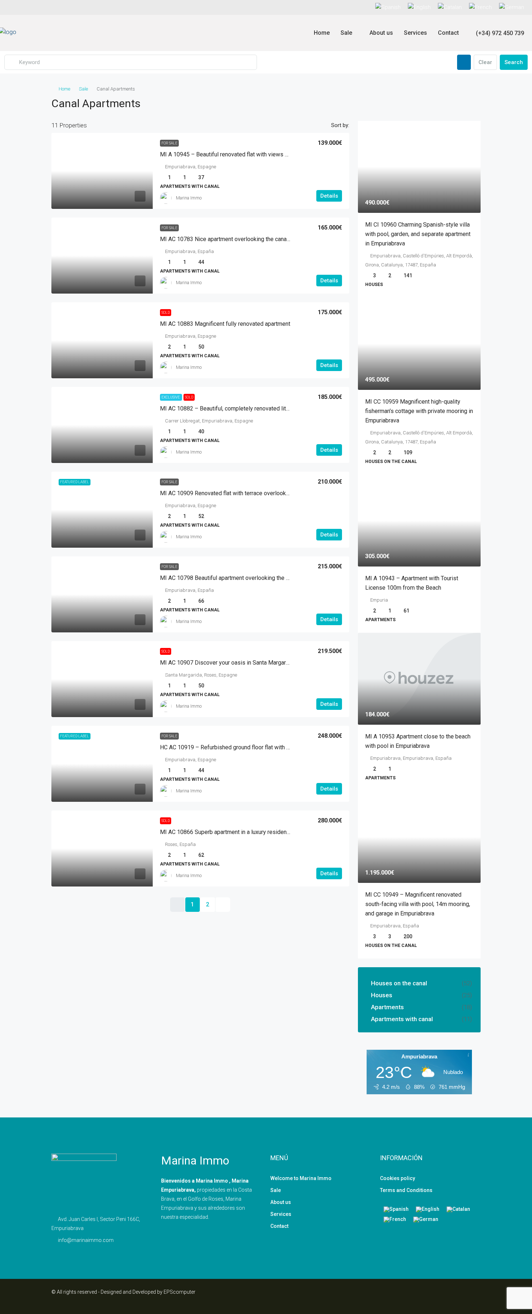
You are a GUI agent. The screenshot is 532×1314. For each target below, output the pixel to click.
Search (513, 62)
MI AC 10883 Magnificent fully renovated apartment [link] (225, 323)
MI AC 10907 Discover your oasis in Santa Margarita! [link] (227, 662)
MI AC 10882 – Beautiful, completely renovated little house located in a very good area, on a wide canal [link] (290, 408)
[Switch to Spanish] (389, 7)
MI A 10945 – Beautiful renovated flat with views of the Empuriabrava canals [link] (256, 154)
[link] (102, 171)
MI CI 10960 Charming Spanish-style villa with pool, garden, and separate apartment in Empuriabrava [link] (417, 234)
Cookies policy (397, 1178)
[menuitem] (496, 33)
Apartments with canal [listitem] (402, 1019)
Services (415, 32)
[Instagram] (461, 1296)
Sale (346, 32)
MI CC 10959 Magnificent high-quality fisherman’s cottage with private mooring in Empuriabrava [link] (419, 411)
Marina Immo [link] (189, 198)
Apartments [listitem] (387, 1007)
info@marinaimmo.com (86, 1240)
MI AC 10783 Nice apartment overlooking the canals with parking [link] (241, 239)
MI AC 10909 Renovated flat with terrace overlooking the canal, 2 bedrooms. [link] (256, 493)
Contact (448, 32)
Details (329, 196)
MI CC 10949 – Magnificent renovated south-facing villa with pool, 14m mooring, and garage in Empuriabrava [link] (417, 904)
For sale (169, 143)
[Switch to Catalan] (449, 7)
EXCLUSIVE (171, 397)
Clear (485, 62)
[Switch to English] (427, 1209)
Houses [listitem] (381, 995)
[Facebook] (449, 1296)
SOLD (165, 313)
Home (322, 32)
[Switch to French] (480, 7)
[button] (467, 101)
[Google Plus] (474, 1296)
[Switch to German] (511, 7)
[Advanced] (464, 62)
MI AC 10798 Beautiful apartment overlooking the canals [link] (231, 577)
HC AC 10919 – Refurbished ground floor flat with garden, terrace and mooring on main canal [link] (276, 747)
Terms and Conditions (406, 1190)
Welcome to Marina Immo (301, 1178)
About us (381, 32)
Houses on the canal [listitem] (399, 983)
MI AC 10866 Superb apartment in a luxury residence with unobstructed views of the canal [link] (273, 832)
